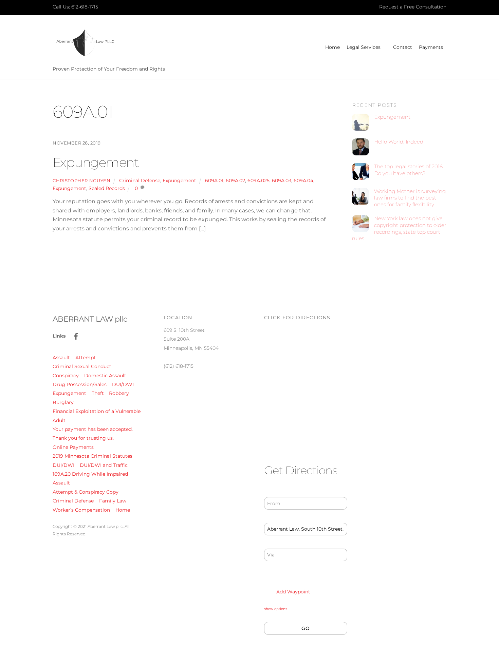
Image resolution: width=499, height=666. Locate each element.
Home (332, 47)
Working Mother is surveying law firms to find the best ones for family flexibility (410, 198)
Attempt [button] (85, 358)
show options (275, 609)
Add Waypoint (292, 592)
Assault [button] (61, 358)
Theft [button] (98, 393)
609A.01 (214, 180)
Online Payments (73, 447)
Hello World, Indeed (398, 141)
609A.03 (281, 180)
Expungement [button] (69, 393)
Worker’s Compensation (81, 510)
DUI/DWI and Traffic (104, 465)
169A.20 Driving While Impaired (90, 474)
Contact (402, 47)
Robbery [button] (119, 393)
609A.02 (235, 180)
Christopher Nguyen (82, 180)
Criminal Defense (139, 180)
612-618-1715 (84, 6)
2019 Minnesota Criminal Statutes (92, 456)
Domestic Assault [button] (105, 376)
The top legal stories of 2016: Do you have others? (409, 169)
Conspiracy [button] (66, 376)
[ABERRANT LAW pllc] (85, 56)
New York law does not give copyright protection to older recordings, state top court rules (399, 228)
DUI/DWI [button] (123, 384)
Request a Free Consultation (412, 6)
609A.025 (258, 180)
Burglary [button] (63, 402)
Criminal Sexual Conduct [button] (82, 366)
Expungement (95, 162)
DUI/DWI (63, 465)
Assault (61, 483)
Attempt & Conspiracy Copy (85, 492)
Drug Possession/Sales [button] (80, 384)
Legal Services (364, 47)
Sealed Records (107, 188)
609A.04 (303, 180)
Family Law (112, 501)
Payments (431, 47)
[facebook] (76, 335)
